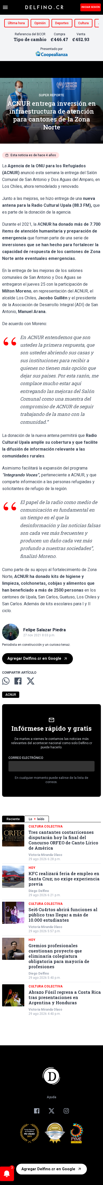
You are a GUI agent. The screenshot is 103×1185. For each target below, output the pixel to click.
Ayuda (51, 1097)
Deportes (62, 23)
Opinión (40, 23)
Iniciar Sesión (90, 7)
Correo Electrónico (25, 758)
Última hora (16, 23)
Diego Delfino (39, 891)
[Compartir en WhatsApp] (6, 681)
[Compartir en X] (30, 681)
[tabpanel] (51, 920)
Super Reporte (51, 95)
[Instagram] (66, 1111)
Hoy (32, 868)
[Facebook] (37, 1111)
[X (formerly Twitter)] (51, 1111)
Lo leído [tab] (36, 819)
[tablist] (51, 819)
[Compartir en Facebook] (18, 681)
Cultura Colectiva (46, 826)
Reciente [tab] (13, 819)
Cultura (83, 23)
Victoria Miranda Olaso (45, 855)
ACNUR (10, 695)
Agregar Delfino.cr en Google (34, 658)
